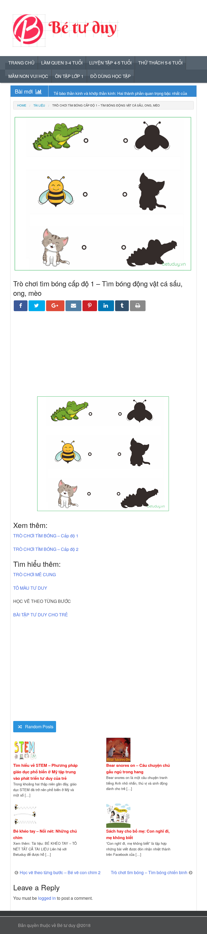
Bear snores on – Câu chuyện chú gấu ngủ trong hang (138, 768)
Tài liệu (39, 105)
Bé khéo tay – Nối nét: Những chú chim (45, 834)
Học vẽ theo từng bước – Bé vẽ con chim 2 (60, 872)
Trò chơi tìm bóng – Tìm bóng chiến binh (149, 872)
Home (21, 105)
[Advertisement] (103, 357)
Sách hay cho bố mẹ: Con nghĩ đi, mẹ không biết (138, 834)
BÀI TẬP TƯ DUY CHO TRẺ (40, 615)
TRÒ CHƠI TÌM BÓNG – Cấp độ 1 (45, 536)
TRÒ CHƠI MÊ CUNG (34, 574)
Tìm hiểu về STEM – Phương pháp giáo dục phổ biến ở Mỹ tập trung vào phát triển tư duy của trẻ (45, 771)
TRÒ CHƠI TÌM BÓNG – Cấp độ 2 (45, 549)
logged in (47, 898)
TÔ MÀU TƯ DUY (30, 588)
